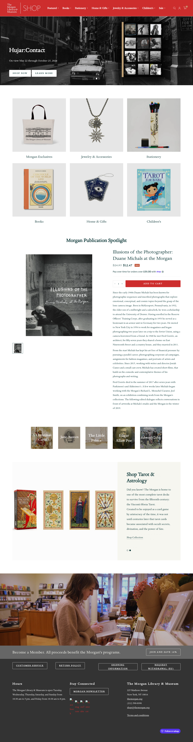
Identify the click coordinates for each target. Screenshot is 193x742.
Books (65, 8)
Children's (147, 8)
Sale (161, 8)
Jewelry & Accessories (125, 8)
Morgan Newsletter (89, 691)
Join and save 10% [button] (163, 652)
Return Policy (70, 665)
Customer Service (30, 665)
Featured (52, 8)
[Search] (174, 8)
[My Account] (179, 8)
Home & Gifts (99, 8)
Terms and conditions (138, 715)
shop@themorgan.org (138, 707)
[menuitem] (53, 8)
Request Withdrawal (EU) (161, 667)
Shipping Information (118, 667)
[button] (20, 73)
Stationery (80, 8)
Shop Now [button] (132, 547)
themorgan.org (134, 698)
